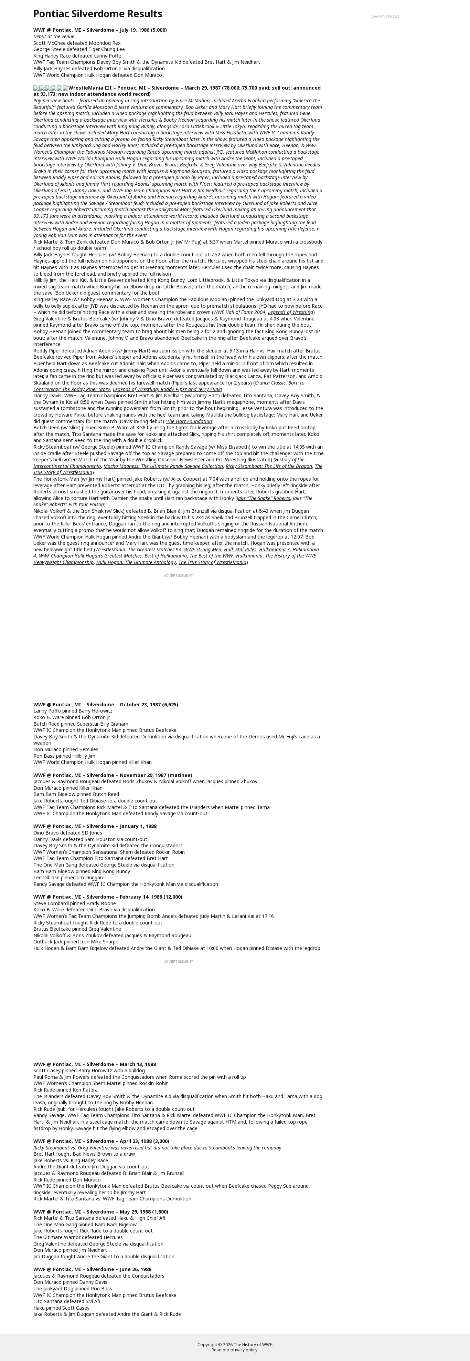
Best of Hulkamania (166, 555)
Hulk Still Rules (240, 549)
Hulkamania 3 (274, 549)
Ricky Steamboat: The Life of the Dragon (269, 466)
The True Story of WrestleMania (212, 562)
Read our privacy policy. (235, 1349)
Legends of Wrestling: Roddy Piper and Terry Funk (167, 389)
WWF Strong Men (202, 549)
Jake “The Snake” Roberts (263, 498)
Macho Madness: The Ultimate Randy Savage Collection (163, 466)
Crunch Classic (270, 382)
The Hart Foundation (189, 421)
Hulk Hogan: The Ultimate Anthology (136, 562)
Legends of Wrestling (290, 312)
